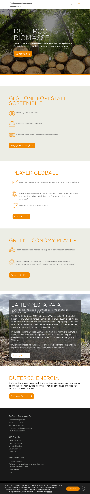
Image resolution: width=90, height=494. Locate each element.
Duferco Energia (20, 396)
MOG (11, 472)
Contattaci (21, 53)
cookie (49, 492)
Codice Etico (14, 469)
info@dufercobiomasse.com (20, 428)
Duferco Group (15, 440)
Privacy (12, 461)
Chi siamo (20, 216)
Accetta (73, 489)
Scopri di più (18, 275)
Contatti (12, 451)
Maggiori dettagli (20, 145)
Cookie (19, 461)
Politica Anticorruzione (18, 467)
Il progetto (19, 355)
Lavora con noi (15, 449)
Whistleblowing (15, 446)
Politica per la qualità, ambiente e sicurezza (26, 464)
